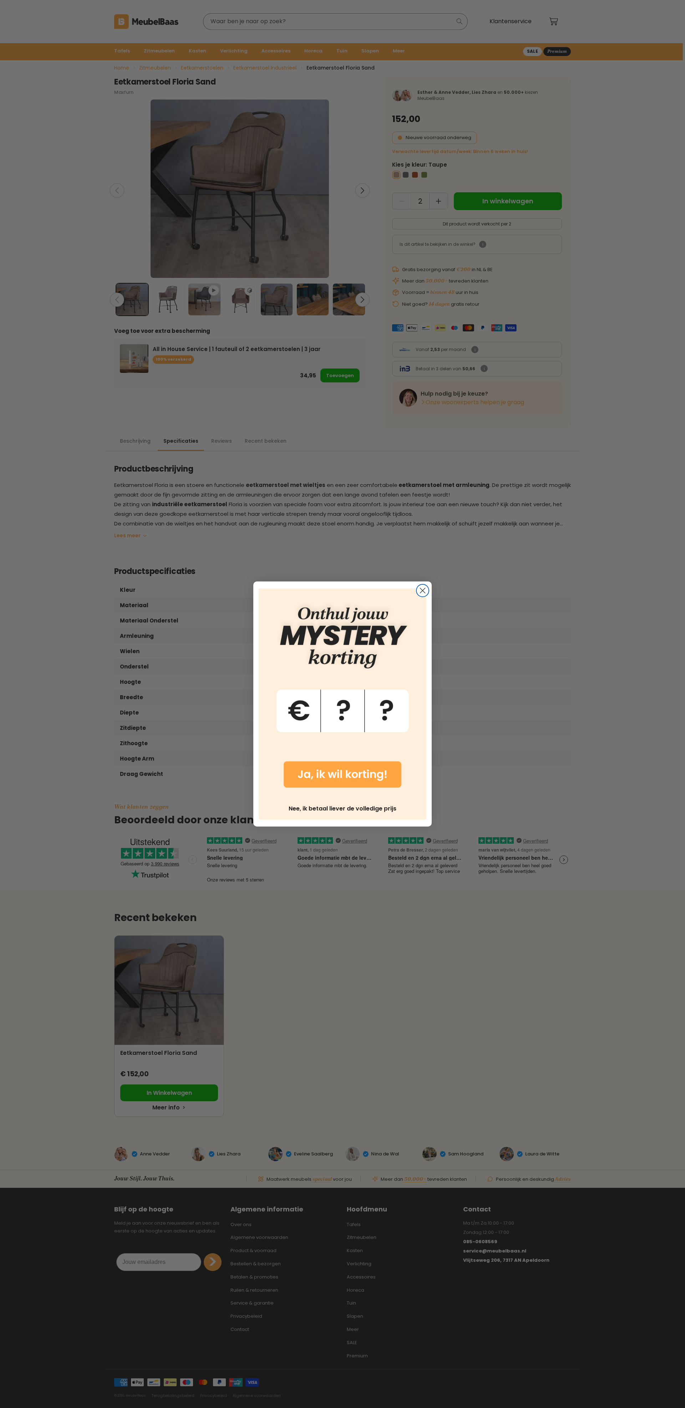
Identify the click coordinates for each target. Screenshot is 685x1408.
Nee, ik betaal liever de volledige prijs (342, 808)
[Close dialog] (422, 590)
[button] (342, 693)
